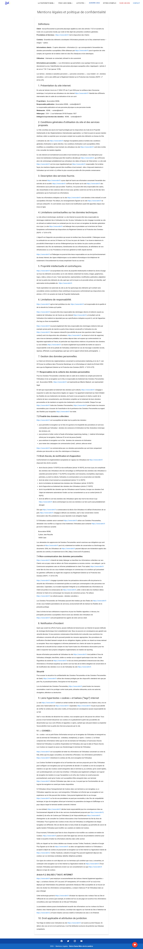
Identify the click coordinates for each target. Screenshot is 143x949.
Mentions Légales (62, 946)
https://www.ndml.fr (62, 35)
